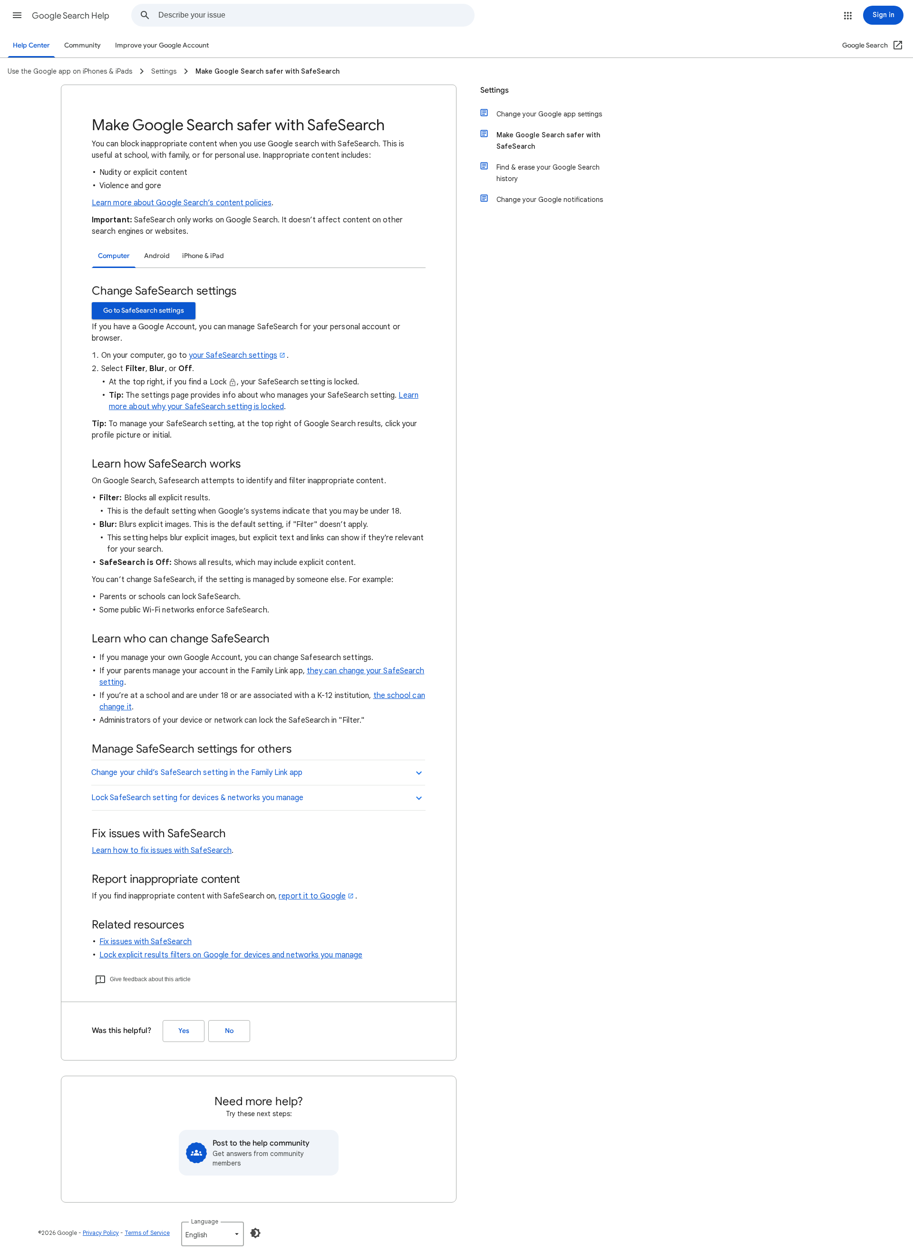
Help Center (31, 45)
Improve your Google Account (162, 45)
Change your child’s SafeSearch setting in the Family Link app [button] (196, 772)
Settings (494, 90)
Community (82, 45)
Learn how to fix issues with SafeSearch (162, 850)
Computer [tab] (114, 256)
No (229, 1031)
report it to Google (312, 896)
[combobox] (316, 15)
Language (204, 1221)
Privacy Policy (101, 1232)
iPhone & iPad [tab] (203, 256)
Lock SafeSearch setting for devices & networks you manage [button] (197, 798)
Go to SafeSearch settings (143, 310)
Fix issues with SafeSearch (145, 941)
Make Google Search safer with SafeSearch (548, 141)
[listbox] (212, 1234)
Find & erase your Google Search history (548, 173)
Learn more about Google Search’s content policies (182, 203)
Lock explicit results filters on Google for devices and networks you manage (230, 955)
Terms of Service (147, 1232)
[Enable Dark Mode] (255, 1233)
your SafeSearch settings (233, 355)
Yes (183, 1031)
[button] (17, 15)
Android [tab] (157, 256)
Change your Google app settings (549, 114)
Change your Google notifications (549, 199)
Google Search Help (70, 15)
